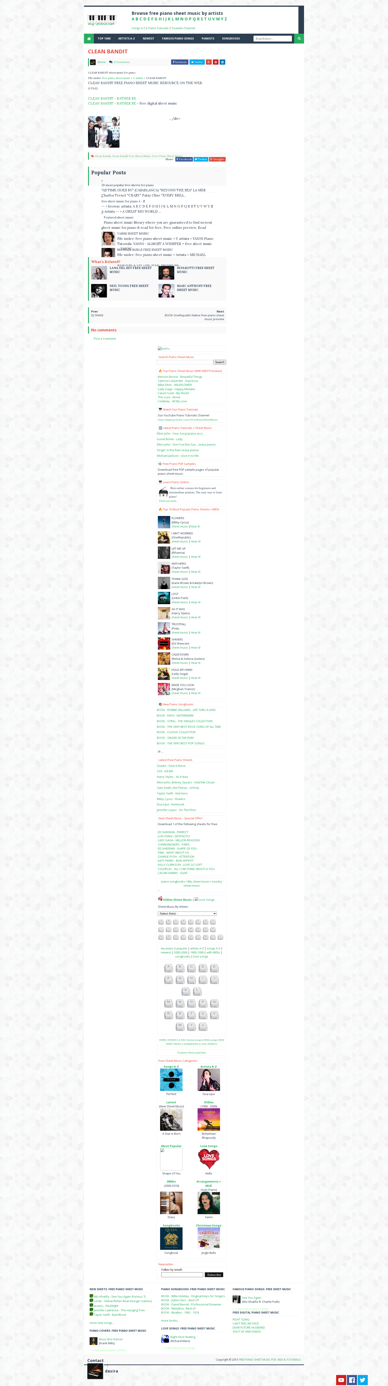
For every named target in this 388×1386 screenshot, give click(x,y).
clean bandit (103, 156)
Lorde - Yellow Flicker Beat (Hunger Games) (123, 1301)
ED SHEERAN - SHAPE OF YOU (177, 848)
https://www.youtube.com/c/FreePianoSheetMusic (188, 419)
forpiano (182, 1052)
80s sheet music (198, 881)
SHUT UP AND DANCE (247, 1331)
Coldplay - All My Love (172, 401)
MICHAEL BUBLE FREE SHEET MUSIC (145, 250)
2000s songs (210, 1040)
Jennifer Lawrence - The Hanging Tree (119, 1310)
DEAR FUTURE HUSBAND (249, 1327)
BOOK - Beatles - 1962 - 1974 (180, 1312)
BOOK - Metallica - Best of (178, 1308)
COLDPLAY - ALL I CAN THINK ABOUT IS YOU (186, 869)
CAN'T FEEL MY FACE (246, 1323)
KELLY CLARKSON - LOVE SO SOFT (180, 865)
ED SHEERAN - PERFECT (173, 832)
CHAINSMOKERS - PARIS (174, 844)
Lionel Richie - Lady (170, 439)
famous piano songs (178, 38)
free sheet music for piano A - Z (123, 201)
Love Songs (207, 900)
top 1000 (104, 38)
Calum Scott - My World (173, 393)
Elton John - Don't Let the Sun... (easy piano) (186, 444)
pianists (208, 38)
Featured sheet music (119, 217)
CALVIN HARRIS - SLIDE (172, 873)
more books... (170, 1320)
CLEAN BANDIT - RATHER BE (112, 98)
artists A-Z (126, 38)
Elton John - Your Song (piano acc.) (180, 433)
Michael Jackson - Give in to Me (178, 456)
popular (181, 948)
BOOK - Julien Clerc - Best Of (180, 1300)
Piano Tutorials (158, 28)
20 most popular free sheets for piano (127, 185)
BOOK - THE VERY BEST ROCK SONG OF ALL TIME (189, 727)
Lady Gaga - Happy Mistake (176, 389)
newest (148, 38)
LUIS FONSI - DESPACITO (174, 836)
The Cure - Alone (169, 397)
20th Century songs (191, 1040)
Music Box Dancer (111, 1339)
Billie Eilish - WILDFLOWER (175, 385)
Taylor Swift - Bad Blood (110, 1315)
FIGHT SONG (241, 1319)
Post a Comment (105, 339)
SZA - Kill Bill (165, 771)
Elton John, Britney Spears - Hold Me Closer (186, 782)
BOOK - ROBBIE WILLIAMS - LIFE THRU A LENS (186, 710)
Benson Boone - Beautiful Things (180, 377)
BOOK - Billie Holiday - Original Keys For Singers (193, 1296)
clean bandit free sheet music (131, 156)
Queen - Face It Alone (171, 766)
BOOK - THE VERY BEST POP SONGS (181, 743)
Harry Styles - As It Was (172, 777)
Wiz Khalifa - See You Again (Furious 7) (120, 1296)
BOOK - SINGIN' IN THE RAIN (175, 738)
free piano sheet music (116, 78)
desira (111, 1371)
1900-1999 (197, 952)
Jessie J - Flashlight (106, 1306)
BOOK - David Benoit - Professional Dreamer (191, 1304)
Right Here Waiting (182, 1337)
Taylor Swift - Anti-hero (172, 793)
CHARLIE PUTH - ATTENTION (176, 857)
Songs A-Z (138, 28)
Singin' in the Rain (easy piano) (177, 450)
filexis (191, 1052)
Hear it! (195, 526)
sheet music (180, 526)
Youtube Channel (183, 28)
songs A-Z (213, 948)
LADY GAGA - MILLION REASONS (179, 840)
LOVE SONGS (208, 1044)
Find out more (167, 501)
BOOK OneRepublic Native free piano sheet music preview (194, 317)
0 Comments (122, 62)
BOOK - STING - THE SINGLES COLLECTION (184, 721)
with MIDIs (213, 952)
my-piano (167, 948)
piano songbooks (173, 881)
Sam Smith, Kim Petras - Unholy (178, 788)
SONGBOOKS (190, 1044)
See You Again (251, 1298)
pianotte (201, 1052)
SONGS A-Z (174, 1040)
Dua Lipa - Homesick (170, 804)
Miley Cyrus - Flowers (171, 799)
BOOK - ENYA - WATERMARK (175, 715)
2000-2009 (180, 952)
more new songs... (102, 1323)
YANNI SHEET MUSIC (133, 234)
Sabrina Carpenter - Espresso (178, 381)
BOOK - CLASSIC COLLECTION (176, 732)
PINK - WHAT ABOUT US (173, 852)
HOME (162, 1040)
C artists (138, 78)
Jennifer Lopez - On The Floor (176, 810)
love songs (200, 956)
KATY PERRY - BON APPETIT (176, 861)
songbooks (231, 38)
